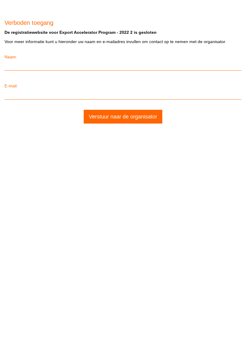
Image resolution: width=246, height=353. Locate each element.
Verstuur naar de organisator (123, 117)
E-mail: (11, 85)
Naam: (10, 56)
